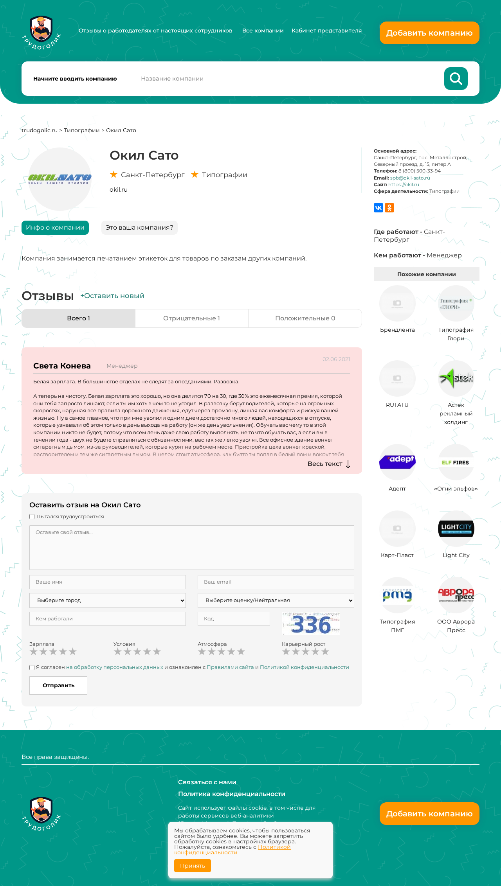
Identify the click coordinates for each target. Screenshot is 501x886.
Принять (192, 865)
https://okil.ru (403, 184)
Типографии (82, 130)
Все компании (263, 30)
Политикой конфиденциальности (304, 667)
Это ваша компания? (139, 227)
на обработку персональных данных (114, 667)
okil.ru (119, 189)
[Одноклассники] (389, 207)
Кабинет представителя (327, 30)
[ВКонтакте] (378, 207)
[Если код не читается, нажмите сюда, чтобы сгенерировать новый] (311, 623)
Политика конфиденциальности (231, 794)
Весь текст (325, 463)
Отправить (58, 685)
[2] (43, 651)
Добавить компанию (429, 33)
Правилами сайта (230, 667)
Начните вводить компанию (75, 78)
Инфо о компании (55, 227)
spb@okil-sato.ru (410, 178)
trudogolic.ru (40, 130)
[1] (33, 651)
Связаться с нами (207, 782)
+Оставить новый (112, 295)
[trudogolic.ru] (41, 33)
